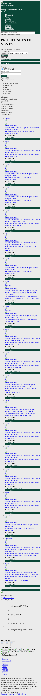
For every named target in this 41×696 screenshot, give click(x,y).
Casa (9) (8, 89)
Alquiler (8, 19)
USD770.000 (10, 419)
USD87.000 (10, 348)
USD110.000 (10, 229)
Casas (4, 663)
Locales (4, 667)
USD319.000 (10, 559)
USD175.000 (10, 183)
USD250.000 (10, 137)
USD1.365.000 (10, 302)
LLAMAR (9, 15)
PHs (3, 673)
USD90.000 (13, 371)
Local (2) (8, 85)
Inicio (3, 49)
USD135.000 (10, 277)
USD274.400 (13, 465)
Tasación (8, 25)
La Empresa (9, 29)
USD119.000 (10, 511)
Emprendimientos (11, 23)
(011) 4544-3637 (8, 598)
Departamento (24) (11, 83)
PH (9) (7, 87)
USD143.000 (13, 488)
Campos (5, 669)
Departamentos (7, 661)
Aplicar (4, 76)
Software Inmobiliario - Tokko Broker (14, 694)
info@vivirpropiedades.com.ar (11, 9)
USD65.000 (10, 396)
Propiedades (9, 21)
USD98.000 (10, 254)
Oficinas (5, 665)
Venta (7, 17)
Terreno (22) (9, 91)
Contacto (8, 27)
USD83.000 (10, 160)
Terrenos (5, 659)
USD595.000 (10, 325)
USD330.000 (10, 534)
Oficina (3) (9, 93)
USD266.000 (10, 442)
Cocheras (5, 671)
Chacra (4, 674)
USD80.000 (10, 584)
